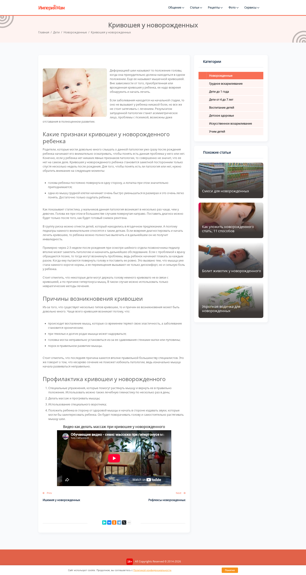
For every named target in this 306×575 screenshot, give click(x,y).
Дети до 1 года (219, 91)
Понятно (230, 570)
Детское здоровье (221, 115)
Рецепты (214, 7)
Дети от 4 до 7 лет (221, 99)
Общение (175, 7)
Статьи (195, 7)
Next (179, 493)
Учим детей (217, 131)
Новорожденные (221, 76)
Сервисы (250, 7)
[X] (124, 522)
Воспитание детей (221, 107)
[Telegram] (119, 522)
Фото (232, 7)
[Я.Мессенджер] (104, 522)
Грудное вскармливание (226, 84)
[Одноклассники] (114, 522)
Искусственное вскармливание (230, 123)
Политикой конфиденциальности (152, 570)
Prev (49, 493)
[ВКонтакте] (109, 522)
